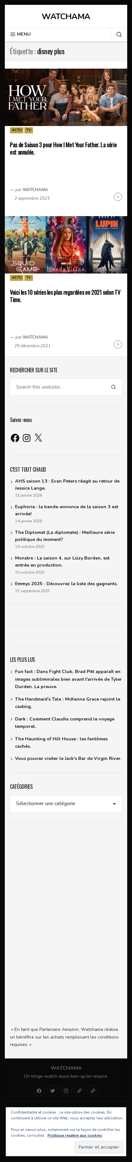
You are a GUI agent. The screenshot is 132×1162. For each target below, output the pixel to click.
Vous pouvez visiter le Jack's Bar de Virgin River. (68, 758)
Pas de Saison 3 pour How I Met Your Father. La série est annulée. (63, 148)
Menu (24, 34)
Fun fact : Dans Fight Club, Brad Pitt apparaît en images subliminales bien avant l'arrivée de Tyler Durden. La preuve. (68, 679)
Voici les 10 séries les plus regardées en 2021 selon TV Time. (65, 296)
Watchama (66, 16)
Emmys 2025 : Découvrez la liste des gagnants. (66, 584)
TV (28, 130)
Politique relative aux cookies (74, 1135)
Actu (17, 130)
